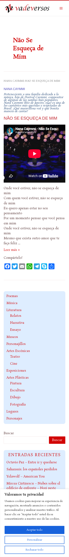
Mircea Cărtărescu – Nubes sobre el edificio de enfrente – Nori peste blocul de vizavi (33, 488)
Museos (12, 337)
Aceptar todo (34, 530)
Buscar (9, 433)
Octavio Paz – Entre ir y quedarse (31, 462)
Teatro (15, 357)
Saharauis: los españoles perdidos (31, 469)
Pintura (16, 383)
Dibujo (15, 397)
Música (11, 303)
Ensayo (15, 330)
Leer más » (12, 250)
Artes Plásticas (17, 378)
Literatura (14, 310)
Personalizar (34, 540)
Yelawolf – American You (25, 476)
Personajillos (16, 344)
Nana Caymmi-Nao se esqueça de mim (32, 81)
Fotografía (18, 404)
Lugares (12, 411)
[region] (34, 523)
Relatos (15, 316)
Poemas (12, 296)
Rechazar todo (34, 550)
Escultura (17, 390)
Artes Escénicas (18, 351)
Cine (13, 364)
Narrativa (17, 323)
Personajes (14, 418)
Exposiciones (16, 371)
